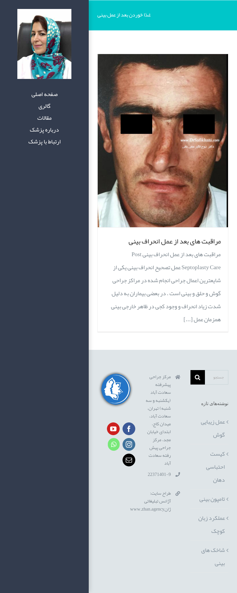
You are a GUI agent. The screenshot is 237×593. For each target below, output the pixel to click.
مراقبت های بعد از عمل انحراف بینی (175, 241)
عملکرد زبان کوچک (211, 524)
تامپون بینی (212, 499)
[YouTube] (113, 428)
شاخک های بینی (213, 556)
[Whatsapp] (114, 444)
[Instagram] (129, 444)
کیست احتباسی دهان (215, 466)
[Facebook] (129, 428)
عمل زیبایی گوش (213, 428)
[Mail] (129, 460)
